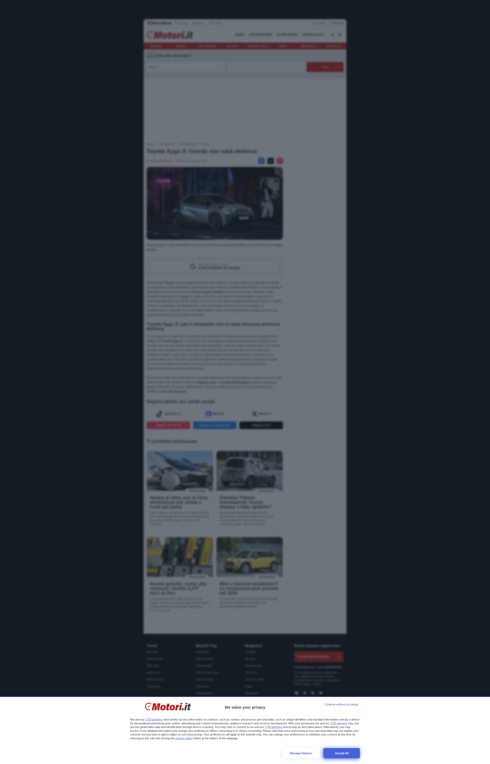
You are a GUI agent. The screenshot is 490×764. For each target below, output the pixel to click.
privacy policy (184, 738)
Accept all (342, 753)
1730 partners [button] (154, 719)
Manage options (301, 753)
